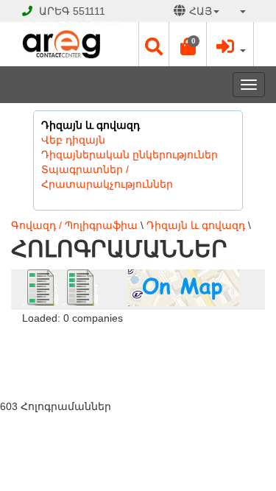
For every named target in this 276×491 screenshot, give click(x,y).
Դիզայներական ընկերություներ (129, 154)
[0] (188, 50)
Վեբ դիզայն (73, 140)
